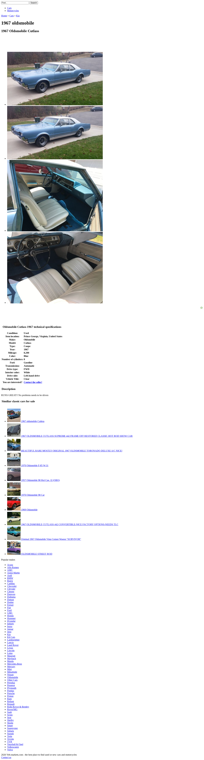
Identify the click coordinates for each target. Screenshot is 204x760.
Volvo (10, 749)
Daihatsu (11, 597)
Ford (9, 610)
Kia (9, 634)
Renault (10, 704)
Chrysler (11, 589)
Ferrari (10, 605)
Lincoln (10, 650)
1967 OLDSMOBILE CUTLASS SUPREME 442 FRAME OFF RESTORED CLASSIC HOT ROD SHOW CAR (77, 436)
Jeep (9, 631)
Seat (9, 717)
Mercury (11, 666)
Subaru (10, 731)
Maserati (11, 656)
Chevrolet (11, 586)
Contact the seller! (33, 382)
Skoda (10, 723)
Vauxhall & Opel (15, 744)
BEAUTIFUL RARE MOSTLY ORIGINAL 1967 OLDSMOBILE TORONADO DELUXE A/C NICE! (71, 450)
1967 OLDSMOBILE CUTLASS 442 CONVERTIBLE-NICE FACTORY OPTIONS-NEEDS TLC (69, 524)
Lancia (10, 642)
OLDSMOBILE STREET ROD (36, 554)
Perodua (11, 682)
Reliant (10, 701)
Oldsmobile (12, 677)
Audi (9, 575)
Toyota (10, 739)
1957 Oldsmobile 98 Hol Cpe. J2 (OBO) (40, 480)
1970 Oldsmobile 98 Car (33, 495)
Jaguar (10, 629)
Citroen (10, 591)
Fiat (9, 607)
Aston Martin (13, 573)
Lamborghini (13, 640)
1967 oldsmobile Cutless (32, 421)
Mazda (10, 661)
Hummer (11, 618)
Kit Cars (11, 637)
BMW (10, 578)
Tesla (9, 736)
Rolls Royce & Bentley (18, 707)
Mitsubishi (12, 672)
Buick (10, 581)
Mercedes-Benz (14, 664)
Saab (9, 712)
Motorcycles (13, 10)
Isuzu (9, 626)
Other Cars (12, 680)
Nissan (10, 674)
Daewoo (11, 594)
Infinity (10, 623)
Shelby (10, 720)
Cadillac (11, 583)
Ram (9, 698)
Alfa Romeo (13, 567)
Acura (10, 564)
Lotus (10, 653)
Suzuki (10, 733)
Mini (9, 669)
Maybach (11, 658)
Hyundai (11, 621)
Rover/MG (12, 709)
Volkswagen (13, 747)
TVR (9, 741)
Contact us (6, 757)
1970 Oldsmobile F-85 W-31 (34, 465)
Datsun (10, 599)
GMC (10, 613)
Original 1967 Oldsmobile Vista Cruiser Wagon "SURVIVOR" (51, 539)
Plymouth (11, 688)
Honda (10, 615)
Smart (10, 725)
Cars (9, 8)
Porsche (11, 693)
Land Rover (13, 645)
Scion (10, 715)
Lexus (10, 648)
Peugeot (11, 685)
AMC (10, 570)
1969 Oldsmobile (29, 509)
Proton (10, 696)
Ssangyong (12, 728)
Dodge (10, 602)
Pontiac (10, 690)
